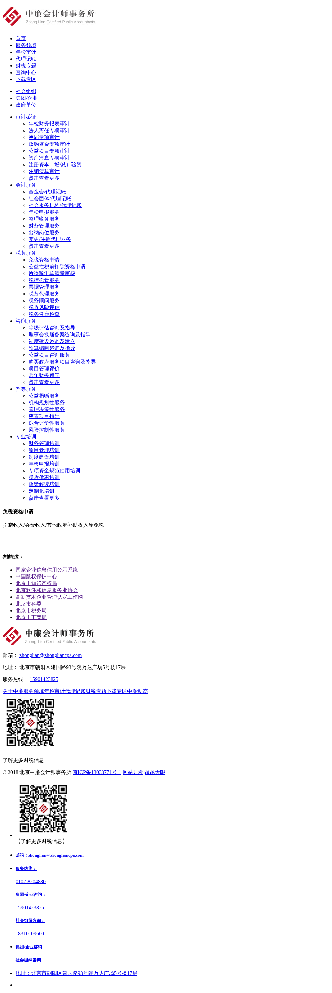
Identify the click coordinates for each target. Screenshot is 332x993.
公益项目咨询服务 (49, 355)
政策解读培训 (44, 484)
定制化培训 (41, 491)
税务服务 (26, 253)
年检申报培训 (44, 464)
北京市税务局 (31, 610)
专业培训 (26, 436)
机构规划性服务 (47, 402)
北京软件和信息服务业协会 (47, 590)
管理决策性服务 (47, 409)
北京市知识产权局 (36, 583)
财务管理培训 (44, 443)
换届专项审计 (44, 137)
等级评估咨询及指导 (52, 327)
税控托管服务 (44, 280)
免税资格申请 (44, 259)
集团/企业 (27, 98)
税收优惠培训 (44, 477)
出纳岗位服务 (44, 232)
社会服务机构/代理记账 (55, 205)
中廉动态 (137, 691)
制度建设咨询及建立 (52, 341)
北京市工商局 (31, 617)
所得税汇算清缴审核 (52, 273)
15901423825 (44, 679)
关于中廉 (13, 691)
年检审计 (54, 691)
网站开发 (133, 772)
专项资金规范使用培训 (54, 470)
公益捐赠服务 (44, 395)
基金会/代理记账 (47, 191)
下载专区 (116, 691)
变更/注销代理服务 (50, 239)
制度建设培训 (44, 457)
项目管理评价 (44, 368)
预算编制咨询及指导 (52, 348)
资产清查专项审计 (49, 157)
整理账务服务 (44, 219)
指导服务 (26, 389)
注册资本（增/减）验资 (55, 164)
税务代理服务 (44, 293)
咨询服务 (26, 321)
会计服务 (26, 185)
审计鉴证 (26, 117)
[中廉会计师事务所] (49, 22)
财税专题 (96, 691)
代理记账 (75, 691)
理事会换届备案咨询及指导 (60, 334)
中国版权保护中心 (36, 576)
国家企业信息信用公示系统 (47, 569)
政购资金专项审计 (49, 144)
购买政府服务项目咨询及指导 (62, 361)
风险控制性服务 (47, 430)
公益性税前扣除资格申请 (57, 266)
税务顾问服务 (44, 300)
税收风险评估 (44, 307)
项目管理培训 (44, 450)
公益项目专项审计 (49, 151)
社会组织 (26, 91)
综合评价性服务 (47, 423)
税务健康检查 (44, 314)
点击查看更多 (44, 178)
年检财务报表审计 (49, 123)
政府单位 (26, 105)
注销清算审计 (44, 171)
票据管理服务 (44, 287)
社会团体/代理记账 (50, 198)
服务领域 (33, 691)
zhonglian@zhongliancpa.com (50, 655)
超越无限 (155, 772)
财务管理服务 (44, 225)
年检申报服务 (44, 212)
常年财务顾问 (44, 375)
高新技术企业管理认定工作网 (49, 597)
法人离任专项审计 (49, 130)
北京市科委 (29, 603)
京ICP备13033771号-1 (97, 772)
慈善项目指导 (44, 416)
